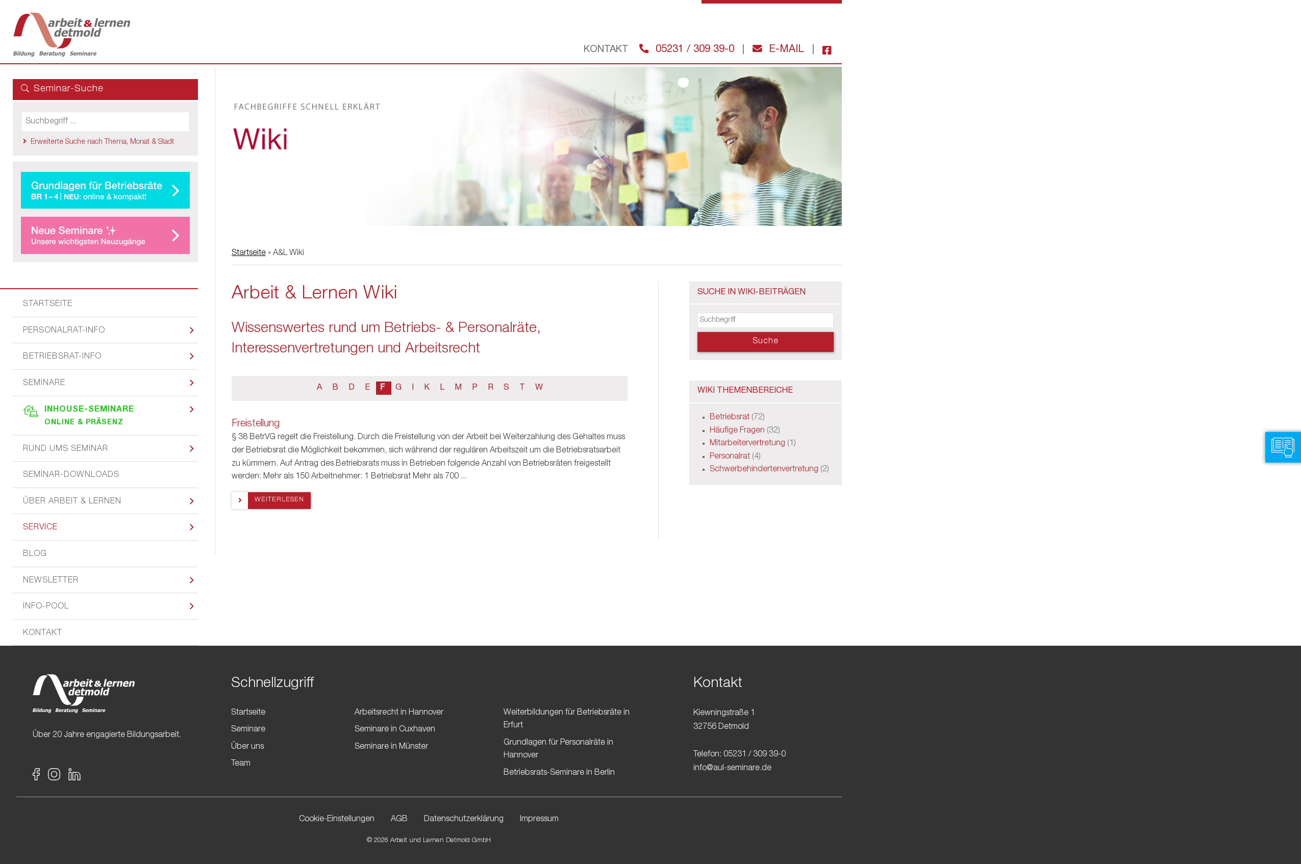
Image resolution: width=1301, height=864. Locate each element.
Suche (765, 342)
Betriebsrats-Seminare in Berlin (559, 773)
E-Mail (785, 50)
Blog (35, 554)
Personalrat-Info (64, 331)
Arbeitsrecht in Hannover (399, 713)
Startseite (47, 304)
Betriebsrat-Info (62, 357)
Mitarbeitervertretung (747, 444)
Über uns (247, 747)
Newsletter (51, 581)
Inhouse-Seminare (89, 416)
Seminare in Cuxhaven (395, 730)
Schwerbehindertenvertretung (764, 470)
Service (40, 528)
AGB (399, 820)
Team (241, 764)
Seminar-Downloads (71, 475)
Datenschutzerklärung (464, 820)
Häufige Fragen (737, 431)
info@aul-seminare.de (732, 769)
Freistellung (256, 424)
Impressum (539, 820)
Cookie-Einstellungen (336, 820)
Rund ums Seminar (65, 449)
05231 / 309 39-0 (693, 50)
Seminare (44, 383)
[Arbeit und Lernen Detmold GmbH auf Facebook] (823, 50)
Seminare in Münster (391, 747)
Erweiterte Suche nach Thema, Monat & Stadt (102, 142)
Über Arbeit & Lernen (72, 502)
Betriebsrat (729, 418)
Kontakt (42, 633)
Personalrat (730, 457)
